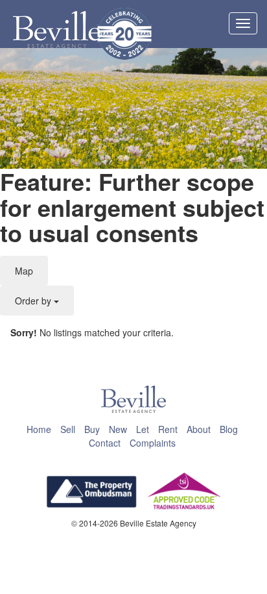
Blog (229, 429)
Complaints (153, 442)
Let (142, 429)
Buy (92, 429)
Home (39, 429)
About (199, 429)
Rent (168, 429)
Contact (105, 442)
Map (24, 270)
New (118, 429)
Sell (67, 429)
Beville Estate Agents (57, 30)
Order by (34, 300)
